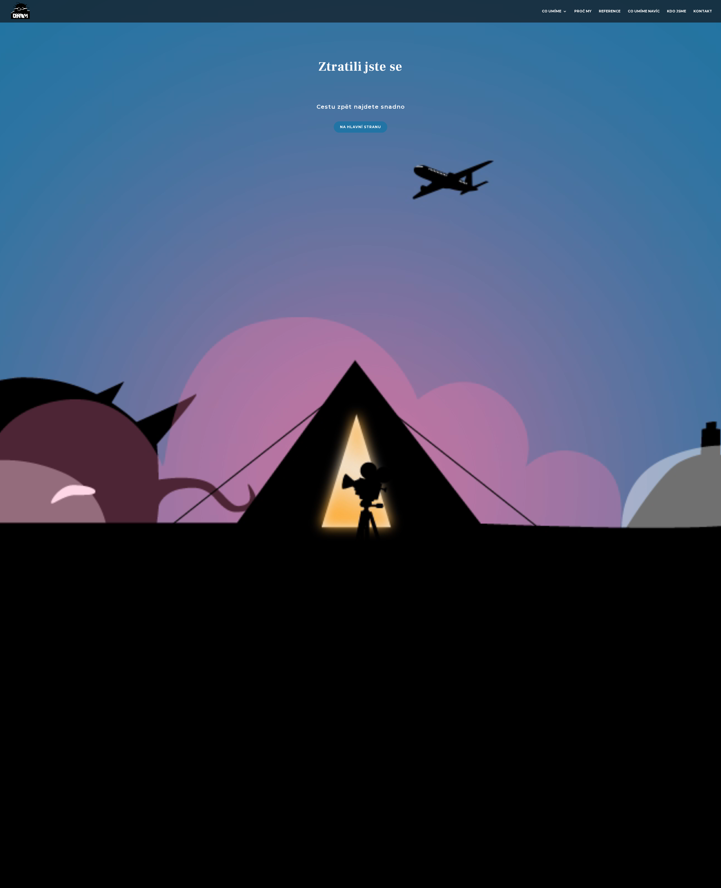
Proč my (582, 11)
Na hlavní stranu (360, 127)
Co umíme (551, 11)
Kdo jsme (676, 11)
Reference (609, 11)
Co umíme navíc (644, 11)
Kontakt (702, 11)
